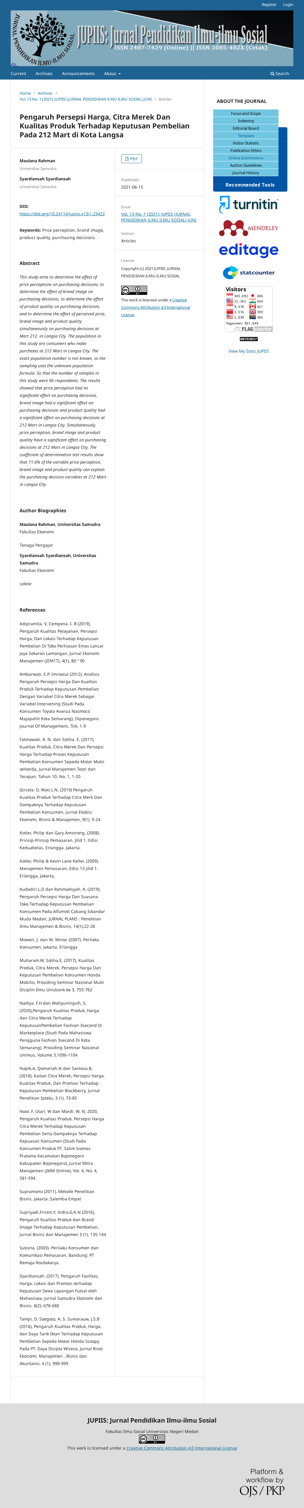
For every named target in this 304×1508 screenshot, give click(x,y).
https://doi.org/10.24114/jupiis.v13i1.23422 (62, 214)
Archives (44, 73)
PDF (133, 158)
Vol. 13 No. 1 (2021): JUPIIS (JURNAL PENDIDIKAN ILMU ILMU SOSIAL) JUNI (86, 99)
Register (269, 4)
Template (246, 135)
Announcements (78, 73)
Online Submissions (246, 157)
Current (18, 73)
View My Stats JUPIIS (249, 351)
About (110, 73)
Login (288, 4)
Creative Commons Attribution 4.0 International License (155, 307)
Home (25, 93)
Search (281, 73)
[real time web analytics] (249, 339)
